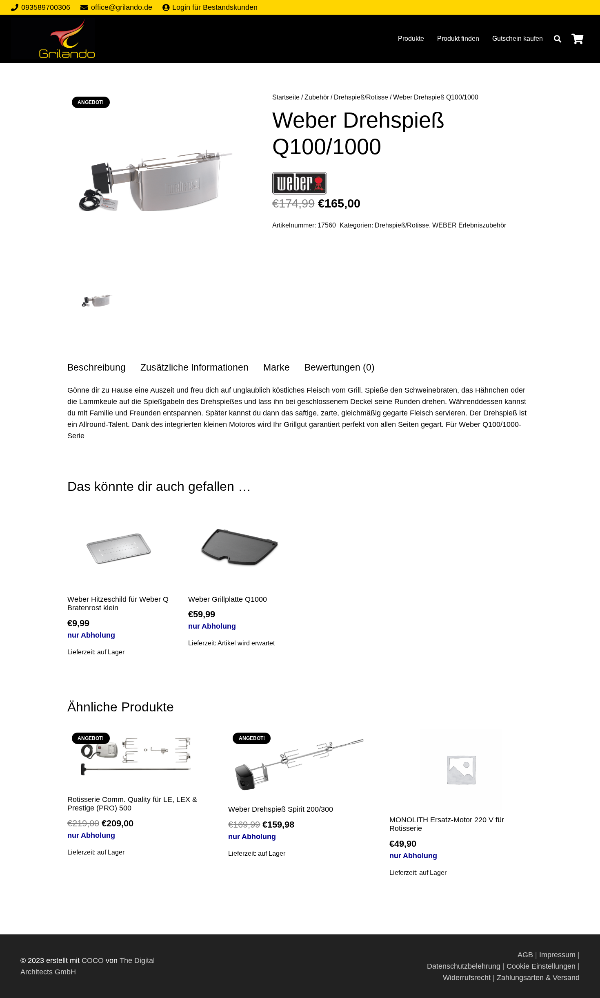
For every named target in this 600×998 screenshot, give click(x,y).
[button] (557, 39)
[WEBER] (299, 185)
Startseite (286, 97)
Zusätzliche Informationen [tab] (194, 367)
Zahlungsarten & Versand (538, 978)
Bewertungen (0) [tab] (339, 367)
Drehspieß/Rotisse (361, 97)
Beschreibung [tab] (96, 367)
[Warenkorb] (577, 39)
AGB (526, 955)
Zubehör (316, 97)
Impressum (557, 955)
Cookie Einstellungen (541, 966)
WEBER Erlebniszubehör (469, 225)
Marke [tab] (276, 367)
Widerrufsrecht (467, 978)
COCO (93, 960)
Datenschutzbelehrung (463, 966)
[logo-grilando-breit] (53, 38)
